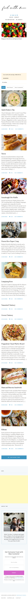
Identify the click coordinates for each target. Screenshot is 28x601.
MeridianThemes (21, 595)
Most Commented (19, 87)
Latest (3, 87)
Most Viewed (10, 87)
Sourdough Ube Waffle (9, 197)
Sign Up (16, 17)
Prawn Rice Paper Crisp (10, 241)
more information (19, 578)
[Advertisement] (14, 58)
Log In (11, 17)
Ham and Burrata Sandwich (11, 388)
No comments (19, 129)
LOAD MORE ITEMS (15, 457)
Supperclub (10, 597)
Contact (18, 597)
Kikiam (4, 430)
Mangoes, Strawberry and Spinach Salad (11, 39)
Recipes (3, 597)
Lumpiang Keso (7, 282)
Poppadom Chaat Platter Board (12, 344)
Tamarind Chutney (8, 305)
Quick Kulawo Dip (8, 110)
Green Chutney (7, 315)
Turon (3, 154)
